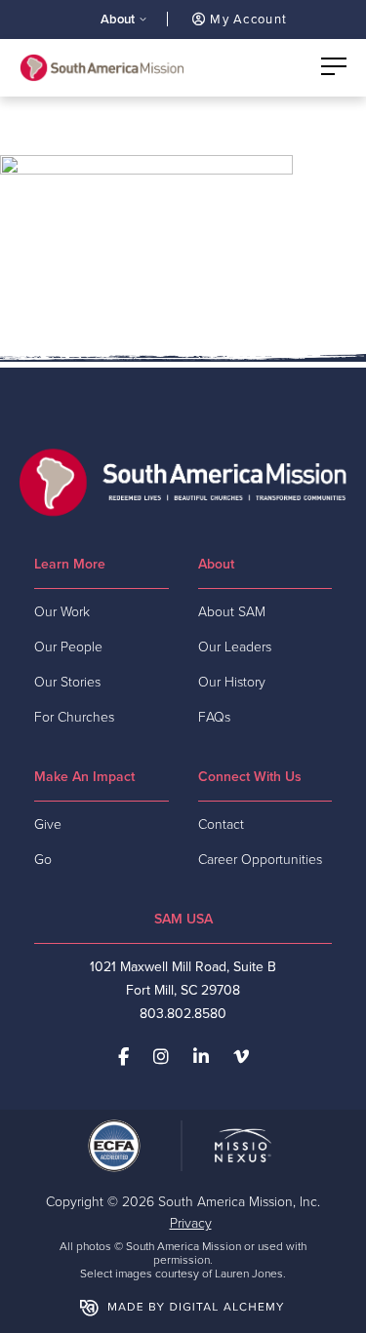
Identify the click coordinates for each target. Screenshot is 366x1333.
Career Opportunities (260, 859)
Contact (221, 824)
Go (43, 859)
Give (47, 824)
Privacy (191, 1223)
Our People (68, 647)
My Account (246, 19)
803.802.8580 (183, 1013)
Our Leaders (234, 647)
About (118, 19)
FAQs (214, 717)
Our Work (62, 612)
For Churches (74, 717)
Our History (231, 682)
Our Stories (67, 682)
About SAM (231, 612)
